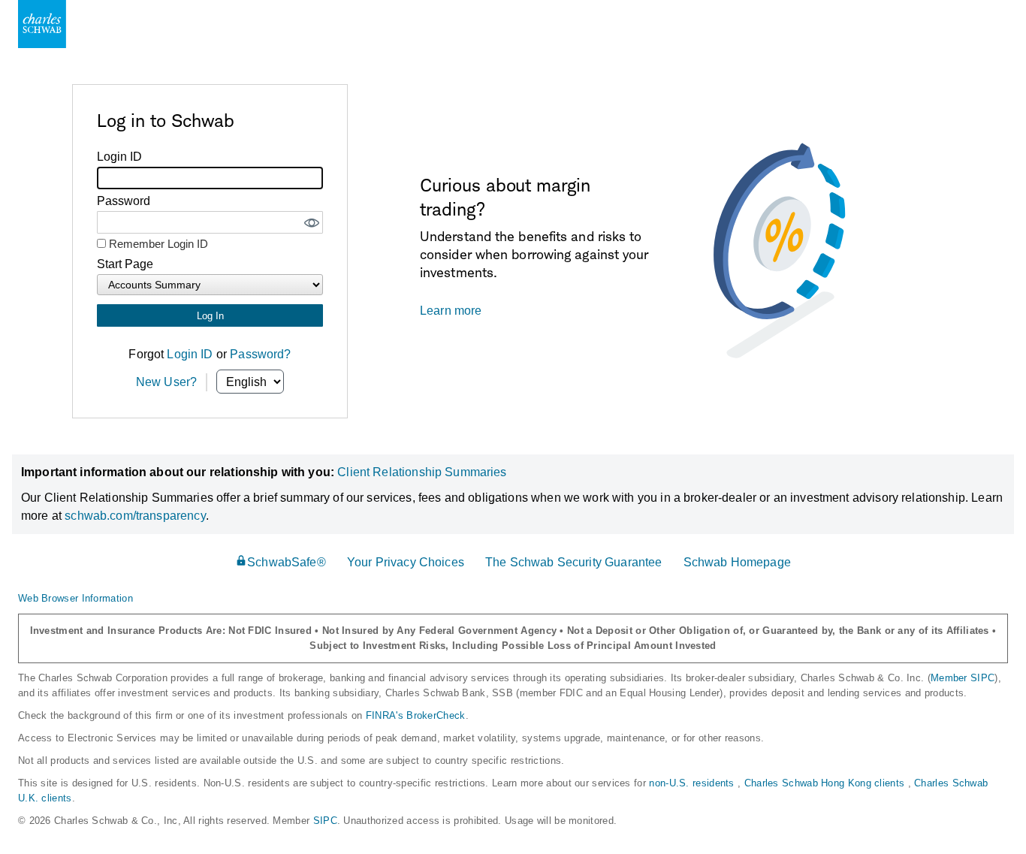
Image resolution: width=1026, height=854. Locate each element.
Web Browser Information (75, 598)
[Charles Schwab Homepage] (42, 24)
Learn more (451, 310)
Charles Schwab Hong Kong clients (826, 783)
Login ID (190, 354)
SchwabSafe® (286, 562)
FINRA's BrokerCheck (416, 715)
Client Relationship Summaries (421, 472)
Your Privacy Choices (405, 562)
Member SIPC (962, 678)
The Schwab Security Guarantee (573, 562)
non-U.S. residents (693, 783)
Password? (260, 354)
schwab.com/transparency (135, 515)
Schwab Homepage (737, 562)
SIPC (325, 820)
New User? (166, 382)
